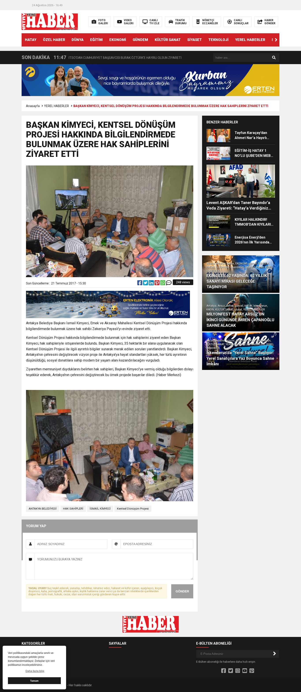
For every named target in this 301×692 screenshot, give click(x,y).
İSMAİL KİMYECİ (100, 508)
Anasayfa (33, 106)
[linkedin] (151, 284)
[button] (276, 39)
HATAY (30, 40)
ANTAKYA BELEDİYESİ (43, 508)
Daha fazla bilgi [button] (35, 671)
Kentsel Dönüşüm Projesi (133, 508)
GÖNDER (182, 591)
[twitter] (146, 284)
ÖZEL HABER (54, 40)
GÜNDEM (140, 40)
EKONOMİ (117, 40)
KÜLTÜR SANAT (168, 40)
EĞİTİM (96, 40)
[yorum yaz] (169, 284)
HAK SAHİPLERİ (73, 508)
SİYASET (194, 40)
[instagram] (237, 671)
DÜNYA (78, 40)
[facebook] (140, 284)
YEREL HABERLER (250, 40)
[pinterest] (157, 284)
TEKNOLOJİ (218, 40)
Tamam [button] (34, 680)
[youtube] (244, 671)
